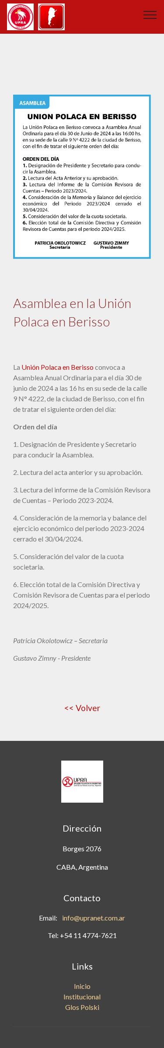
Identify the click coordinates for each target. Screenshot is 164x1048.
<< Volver (82, 708)
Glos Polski (82, 1007)
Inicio (82, 986)
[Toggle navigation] (150, 14)
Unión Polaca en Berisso (57, 367)
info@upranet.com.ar (93, 917)
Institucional (82, 996)
